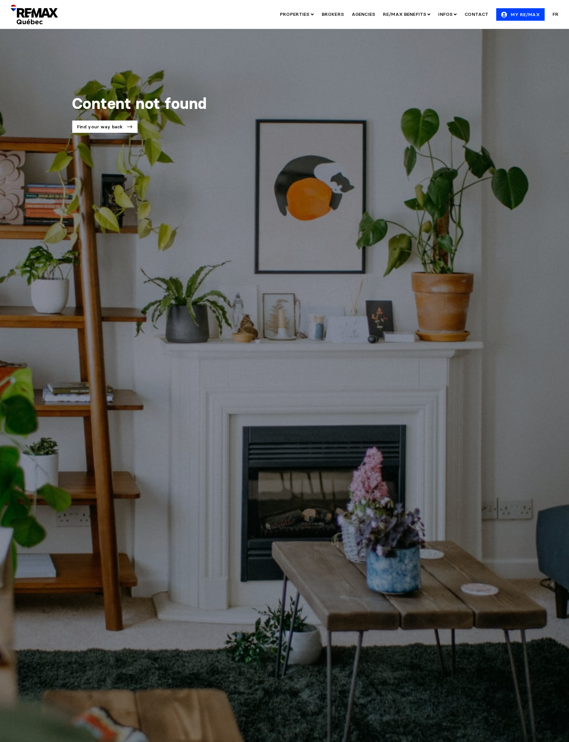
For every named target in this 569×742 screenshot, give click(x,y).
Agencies (363, 14)
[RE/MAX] (34, 14)
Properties (295, 14)
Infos (446, 14)
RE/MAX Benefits (405, 14)
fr (555, 14)
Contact (476, 14)
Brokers (333, 14)
